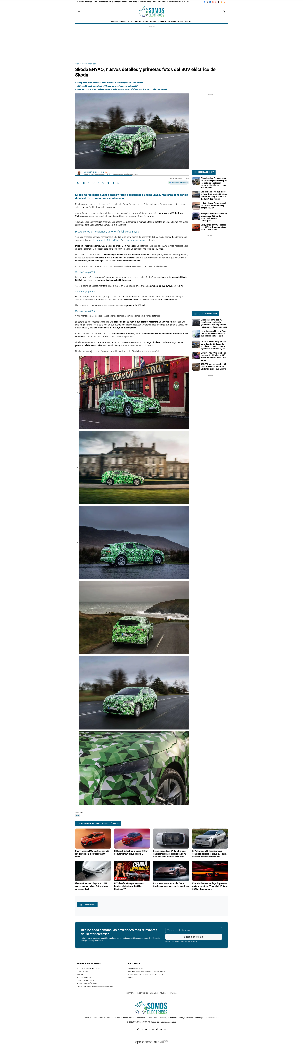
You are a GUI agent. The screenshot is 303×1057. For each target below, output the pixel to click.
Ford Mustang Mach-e (136, 240)
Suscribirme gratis (193, 936)
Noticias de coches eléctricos (88, 968)
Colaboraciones (142, 993)
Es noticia (80, 2)
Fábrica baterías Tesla (130, 2)
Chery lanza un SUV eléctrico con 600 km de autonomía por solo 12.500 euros (110, 82)
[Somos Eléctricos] (151, 11)
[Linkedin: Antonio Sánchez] (103, 172)
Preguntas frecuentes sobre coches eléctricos (95, 986)
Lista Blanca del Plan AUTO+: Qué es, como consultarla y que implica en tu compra (213, 333)
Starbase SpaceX (104, 2)
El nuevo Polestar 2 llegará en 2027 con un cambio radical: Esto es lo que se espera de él (91, 886)
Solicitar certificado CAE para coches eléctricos (146, 971)
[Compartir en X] (98, 183)
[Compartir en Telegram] (108, 183)
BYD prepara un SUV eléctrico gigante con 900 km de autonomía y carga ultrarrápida (214, 217)
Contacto (130, 993)
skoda (78, 815)
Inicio (77, 64)
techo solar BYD (91, 2)
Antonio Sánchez (90, 172)
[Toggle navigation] (79, 11)
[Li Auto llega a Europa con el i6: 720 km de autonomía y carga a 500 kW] (196, 206)
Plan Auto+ (186, 2)
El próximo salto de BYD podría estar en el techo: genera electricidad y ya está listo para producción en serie (122, 89)
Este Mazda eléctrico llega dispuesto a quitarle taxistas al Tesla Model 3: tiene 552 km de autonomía (210, 886)
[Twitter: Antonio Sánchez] (99, 172)
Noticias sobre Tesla (84, 977)
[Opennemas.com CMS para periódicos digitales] (151, 1044)
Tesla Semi (157, 2)
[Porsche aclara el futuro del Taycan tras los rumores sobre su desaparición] (171, 871)
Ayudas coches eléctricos (86, 983)
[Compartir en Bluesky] (103, 183)
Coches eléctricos (89, 64)
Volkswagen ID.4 (100, 240)
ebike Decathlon (146, 2)
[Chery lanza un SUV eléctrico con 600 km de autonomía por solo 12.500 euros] (196, 227)
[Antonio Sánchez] (79, 172)
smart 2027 (116, 2)
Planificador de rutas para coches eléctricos (145, 974)
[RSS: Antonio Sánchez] (106, 172)
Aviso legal (154, 993)
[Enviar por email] (83, 183)
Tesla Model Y (115, 240)
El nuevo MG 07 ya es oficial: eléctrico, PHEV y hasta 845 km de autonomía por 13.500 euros (213, 356)
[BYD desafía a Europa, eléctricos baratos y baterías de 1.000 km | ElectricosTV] (132, 871)
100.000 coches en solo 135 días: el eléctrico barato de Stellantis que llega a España (213, 366)
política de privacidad (189, 941)
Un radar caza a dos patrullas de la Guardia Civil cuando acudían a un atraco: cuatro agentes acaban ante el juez (213, 345)
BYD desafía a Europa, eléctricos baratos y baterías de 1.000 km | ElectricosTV (129, 886)
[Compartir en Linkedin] (113, 183)
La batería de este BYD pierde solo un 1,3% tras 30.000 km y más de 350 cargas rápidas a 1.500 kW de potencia (214, 195)
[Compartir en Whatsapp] (118, 183)
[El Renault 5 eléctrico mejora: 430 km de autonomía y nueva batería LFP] (132, 838)
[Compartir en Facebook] (93, 183)
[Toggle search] (224, 11)
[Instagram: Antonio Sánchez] (101, 172)
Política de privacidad (168, 993)
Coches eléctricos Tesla (86, 980)
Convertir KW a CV (83, 971)
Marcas (80, 974)
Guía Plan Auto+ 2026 (135, 968)
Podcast (131, 977)
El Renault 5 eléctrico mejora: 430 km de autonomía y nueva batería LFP (107, 86)
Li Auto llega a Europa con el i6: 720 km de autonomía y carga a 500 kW (213, 205)
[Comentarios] (78, 183)
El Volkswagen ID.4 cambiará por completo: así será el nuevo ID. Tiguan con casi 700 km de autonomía (209, 854)
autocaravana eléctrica (171, 2)
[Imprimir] (88, 183)
